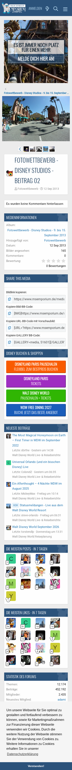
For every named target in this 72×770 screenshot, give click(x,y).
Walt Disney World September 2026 (35, 527)
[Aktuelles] (47, 8)
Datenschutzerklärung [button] (22, 754)
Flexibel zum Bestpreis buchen (36, 366)
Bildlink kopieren (16, 292)
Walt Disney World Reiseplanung (32, 536)
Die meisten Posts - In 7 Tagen (26, 548)
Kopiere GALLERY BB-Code (23, 335)
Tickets (36, 381)
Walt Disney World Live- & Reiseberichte (36, 455)
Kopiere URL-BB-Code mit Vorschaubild (30, 321)
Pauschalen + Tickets (36, 395)
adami (62, 699)
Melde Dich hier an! (36, 58)
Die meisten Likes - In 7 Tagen (26, 612)
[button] (65, 9)
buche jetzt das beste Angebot (36, 410)
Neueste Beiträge (18, 428)
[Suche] (56, 8)
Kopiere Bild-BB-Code (19, 306)
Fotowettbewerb (28, 188)
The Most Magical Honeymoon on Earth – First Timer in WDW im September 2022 (39, 440)
